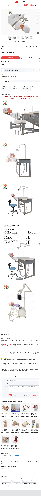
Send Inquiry (10, 57)
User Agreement (26, 491)
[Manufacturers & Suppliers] (20, 2)
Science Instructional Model (29, 473)
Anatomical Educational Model (7, 473)
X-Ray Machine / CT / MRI (34, 459)
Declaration (31, 491)
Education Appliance (27, 480)
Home (2, 7)
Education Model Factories (6, 480)
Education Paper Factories (17, 480)
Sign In (3, 76)
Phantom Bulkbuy (5, 485)
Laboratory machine (23, 457)
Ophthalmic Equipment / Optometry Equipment (28, 461)
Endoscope (12, 457)
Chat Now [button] (31, 57)
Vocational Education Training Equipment (29, 483)
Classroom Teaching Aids (18, 473)
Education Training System (19, 478)
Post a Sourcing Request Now (31, 395)
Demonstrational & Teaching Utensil (14, 7)
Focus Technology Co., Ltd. (13, 491)
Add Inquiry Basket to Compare (20, 41)
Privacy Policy (36, 491)
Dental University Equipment (6, 483)
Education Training (29, 478)
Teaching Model (23, 7)
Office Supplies (6, 7)
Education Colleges (16, 483)
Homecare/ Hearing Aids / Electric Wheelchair (8, 459)
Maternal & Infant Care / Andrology (16, 459)
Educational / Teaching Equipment (16, 461)
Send (10, 395)
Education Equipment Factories (7, 478)
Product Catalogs (16, 455)
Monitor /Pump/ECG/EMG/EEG (6, 457)
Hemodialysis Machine (4, 461)
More (2, 487)
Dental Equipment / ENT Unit (35, 461)
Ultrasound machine (23, 459)
